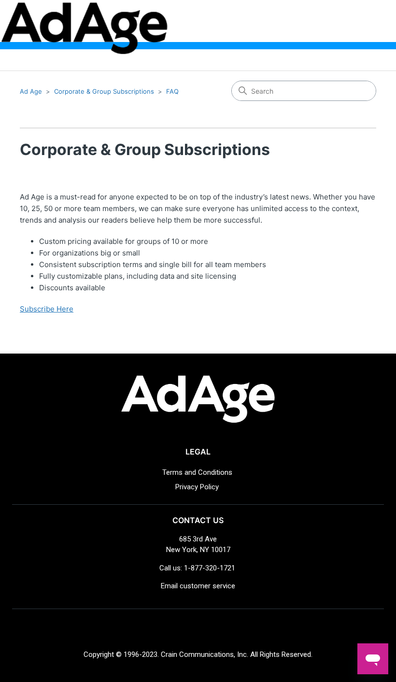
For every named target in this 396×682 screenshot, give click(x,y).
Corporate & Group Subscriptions (104, 91)
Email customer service (198, 586)
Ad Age (31, 91)
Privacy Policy (197, 487)
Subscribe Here (46, 308)
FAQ (172, 91)
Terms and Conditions (197, 472)
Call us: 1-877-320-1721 (197, 568)
